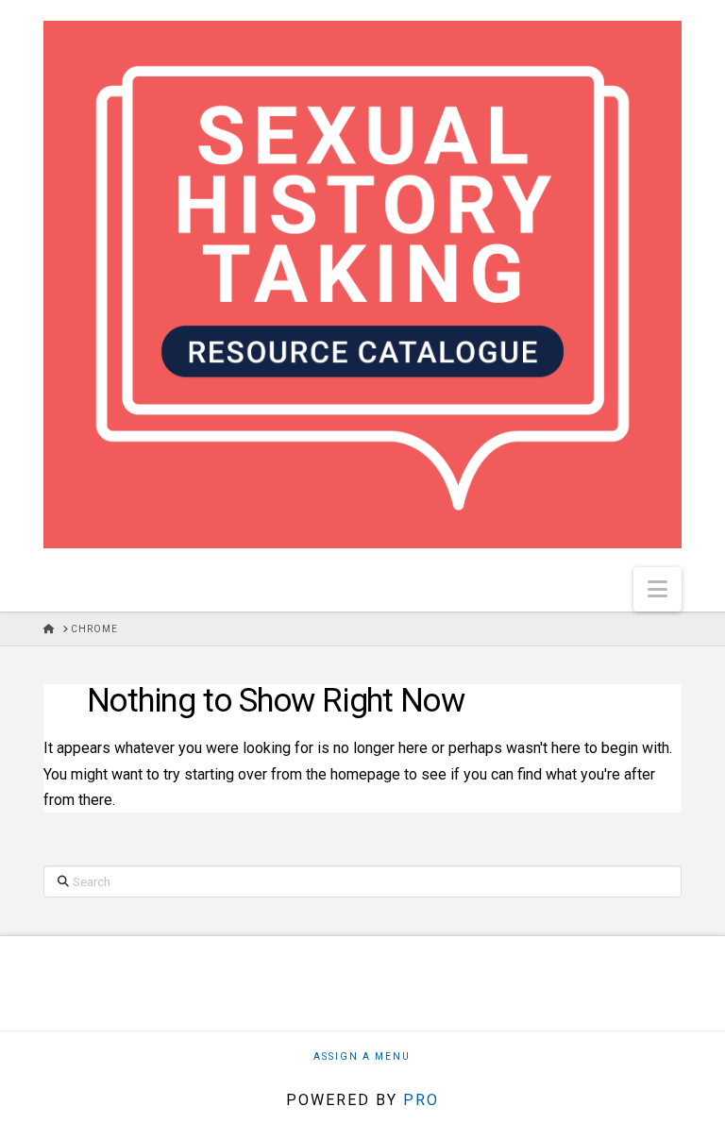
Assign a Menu (362, 1056)
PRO (421, 1100)
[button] (657, 589)
